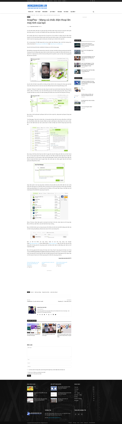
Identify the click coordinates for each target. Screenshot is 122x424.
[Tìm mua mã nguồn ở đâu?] (77, 108)
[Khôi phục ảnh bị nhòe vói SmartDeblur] (54, 400)
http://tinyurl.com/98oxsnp (56, 43)
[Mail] (44, 314)
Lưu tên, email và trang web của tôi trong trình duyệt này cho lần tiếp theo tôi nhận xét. (47, 369)
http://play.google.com (34, 243)
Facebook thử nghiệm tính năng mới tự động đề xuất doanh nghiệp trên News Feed (88, 82)
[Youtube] (55, 314)
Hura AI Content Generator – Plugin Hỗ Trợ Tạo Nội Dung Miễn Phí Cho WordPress (87, 45)
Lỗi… (82, 88)
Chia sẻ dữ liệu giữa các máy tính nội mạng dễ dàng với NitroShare (33, 263)
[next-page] (30, 339)
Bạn (35, 386)
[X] (94, 1)
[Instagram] (92, 1)
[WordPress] (53, 314)
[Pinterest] (46, 314)
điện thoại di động (38, 292)
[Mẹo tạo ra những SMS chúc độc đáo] (30, 394)
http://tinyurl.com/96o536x (42, 43)
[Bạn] (30, 388)
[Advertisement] (70, 6)
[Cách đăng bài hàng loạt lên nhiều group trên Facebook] (54, 394)
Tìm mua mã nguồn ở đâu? (86, 106)
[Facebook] (90, 1)
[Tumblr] (48, 314)
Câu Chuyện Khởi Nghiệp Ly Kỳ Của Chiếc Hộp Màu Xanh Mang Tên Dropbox (88, 58)
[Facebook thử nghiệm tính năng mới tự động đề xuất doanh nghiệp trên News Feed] (77, 83)
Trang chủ (29, 15)
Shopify (28, 332)
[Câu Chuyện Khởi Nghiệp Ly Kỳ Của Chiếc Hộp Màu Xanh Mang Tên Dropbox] (77, 58)
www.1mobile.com (53, 243)
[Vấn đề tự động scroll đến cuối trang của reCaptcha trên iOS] (77, 96)
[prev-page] (28, 339)
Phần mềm (33, 15)
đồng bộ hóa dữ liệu (45, 292)
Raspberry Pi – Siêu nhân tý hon (64, 301)
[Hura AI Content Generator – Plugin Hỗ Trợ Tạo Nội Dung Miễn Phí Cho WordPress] (77, 45)
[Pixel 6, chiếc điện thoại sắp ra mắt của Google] (49, 328)
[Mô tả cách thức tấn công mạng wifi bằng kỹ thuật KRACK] (30, 400)
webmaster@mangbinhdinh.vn (54, 417)
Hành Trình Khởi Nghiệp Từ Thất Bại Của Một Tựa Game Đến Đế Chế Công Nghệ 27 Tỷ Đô (87, 64)
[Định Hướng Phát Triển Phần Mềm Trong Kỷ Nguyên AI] (77, 71)
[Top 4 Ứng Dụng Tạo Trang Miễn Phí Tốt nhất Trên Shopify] (34, 328)
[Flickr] (39, 314)
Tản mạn (59, 332)
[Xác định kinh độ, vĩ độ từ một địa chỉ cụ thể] (77, 102)
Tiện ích (37, 15)
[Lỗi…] (77, 89)
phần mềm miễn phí (54, 292)
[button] (93, 11)
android (32, 292)
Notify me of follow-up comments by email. (36, 372)
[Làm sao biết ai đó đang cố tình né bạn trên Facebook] (54, 388)
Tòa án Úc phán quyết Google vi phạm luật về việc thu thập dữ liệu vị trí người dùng (64, 335)
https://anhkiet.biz (40, 309)
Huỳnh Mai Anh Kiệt (34, 26)
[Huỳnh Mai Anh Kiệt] (32, 310)
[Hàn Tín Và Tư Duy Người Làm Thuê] (77, 52)
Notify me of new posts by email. (34, 373)
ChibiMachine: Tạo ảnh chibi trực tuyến (35, 301)
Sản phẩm (44, 332)
